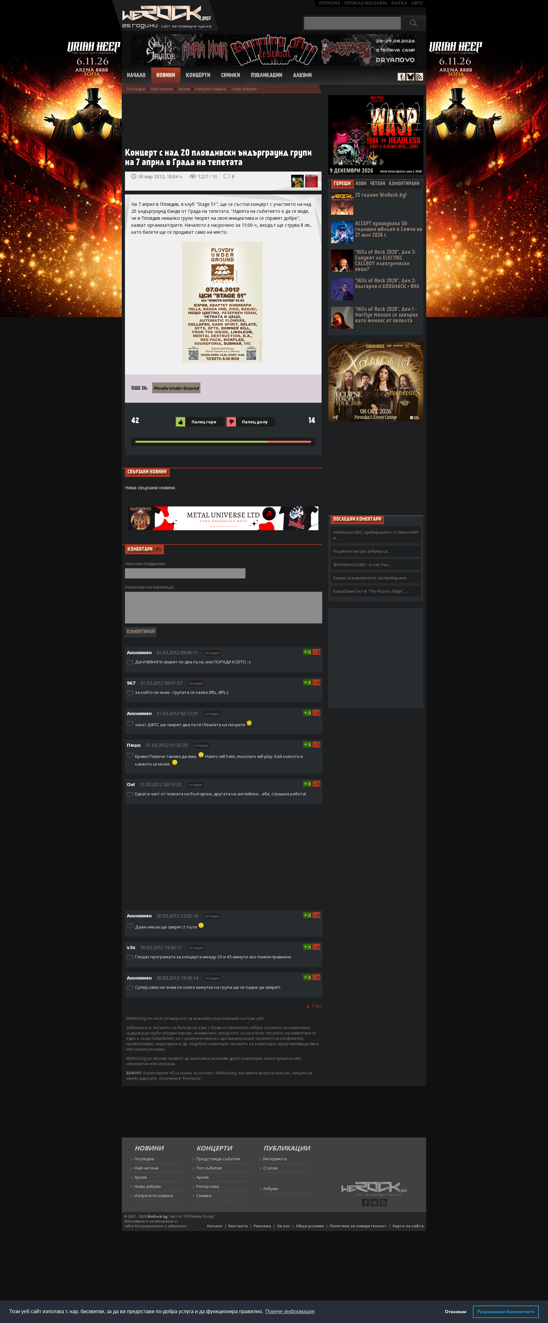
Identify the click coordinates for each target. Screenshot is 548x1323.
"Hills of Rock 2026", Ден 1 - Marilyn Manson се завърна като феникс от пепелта (386, 315)
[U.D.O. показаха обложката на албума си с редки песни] (297, 181)
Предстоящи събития (218, 1159)
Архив (184, 89)
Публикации (266, 76)
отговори (212, 653)
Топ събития (209, 1168)
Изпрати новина (210, 89)
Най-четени (162, 89)
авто (417, 3)
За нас (283, 1225)
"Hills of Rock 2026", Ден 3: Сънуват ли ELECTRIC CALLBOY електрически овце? (385, 261)
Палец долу (255, 422)
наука (399, 3)
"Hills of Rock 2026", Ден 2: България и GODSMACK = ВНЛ (387, 284)
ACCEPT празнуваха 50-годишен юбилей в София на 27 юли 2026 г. (388, 229)
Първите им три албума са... (361, 551)
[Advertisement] (220, 117)
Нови (361, 183)
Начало (136, 76)
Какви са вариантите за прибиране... (371, 578)
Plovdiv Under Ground (176, 388)
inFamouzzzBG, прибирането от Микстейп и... (375, 535)
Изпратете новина (153, 1195)
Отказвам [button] (455, 1311)
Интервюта (275, 1159)
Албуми (302, 76)
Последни (136, 89)
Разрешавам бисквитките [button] (506, 1311)
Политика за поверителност (358, 1225)
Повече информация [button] (290, 1311)
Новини (165, 76)
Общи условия (310, 1225)
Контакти (238, 1225)
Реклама (262, 1225)
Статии (270, 1168)
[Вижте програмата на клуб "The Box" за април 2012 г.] (311, 181)
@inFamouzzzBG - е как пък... (362, 564)
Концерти (198, 76)
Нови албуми (244, 89)
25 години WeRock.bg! (381, 195)
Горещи (342, 183)
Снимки (230, 76)
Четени (377, 183)
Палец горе (204, 422)
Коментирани (404, 183)
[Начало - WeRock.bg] (165, 29)
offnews (329, 3)
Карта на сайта (408, 1225)
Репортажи (207, 1186)
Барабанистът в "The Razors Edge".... (370, 591)
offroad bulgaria (365, 3)
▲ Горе (314, 1006)
